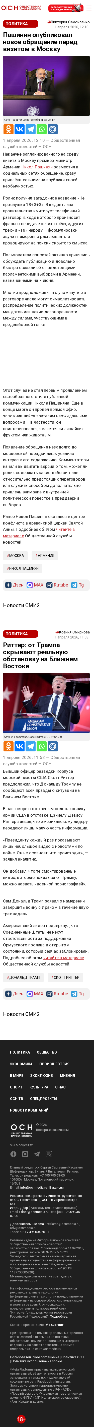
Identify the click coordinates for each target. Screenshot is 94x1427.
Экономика (21, 1064)
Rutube (61, 585)
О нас (60, 1087)
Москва (16, 556)
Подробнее (58, 1316)
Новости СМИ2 (21, 605)
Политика (20, 1052)
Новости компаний (29, 1110)
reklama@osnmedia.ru (63, 1224)
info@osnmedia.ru (33, 1187)
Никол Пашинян (37, 166)
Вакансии (56, 1187)
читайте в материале (63, 957)
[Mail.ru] (53, 129)
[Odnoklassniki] (9, 129)
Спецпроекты (43, 1099)
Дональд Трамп (24, 978)
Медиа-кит (54, 1325)
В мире (16, 1076)
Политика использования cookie (37, 1361)
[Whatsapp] (42, 129)
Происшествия (54, 1064)
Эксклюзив (41, 1076)
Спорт (16, 1087)
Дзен (18, 585)
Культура (39, 1087)
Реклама (19, 339)
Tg (81, 585)
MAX (38, 585)
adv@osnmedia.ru (23, 1228)
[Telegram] (31, 129)
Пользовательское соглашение (34, 1357)
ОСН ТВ (16, 1099)
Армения (46, 556)
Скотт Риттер (66, 978)
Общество (47, 1052)
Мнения (67, 1076)
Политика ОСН (72, 1357)
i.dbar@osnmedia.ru (34, 1212)
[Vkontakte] (20, 129)
